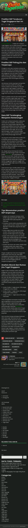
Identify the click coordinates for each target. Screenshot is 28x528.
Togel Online (6, 422)
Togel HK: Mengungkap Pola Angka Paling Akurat (13, 471)
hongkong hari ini (7, 341)
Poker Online (4, 504)
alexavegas (5, 437)
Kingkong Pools (5, 502)
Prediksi (3, 505)
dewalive (5, 427)
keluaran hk (6, 344)
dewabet (5, 428)
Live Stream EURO (7, 409)
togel (15, 349)
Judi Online (4, 495)
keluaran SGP (4, 499)
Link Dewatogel (5, 402)
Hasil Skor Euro (6, 420)
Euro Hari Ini (6, 415)
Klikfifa (3, 404)
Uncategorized (5, 521)
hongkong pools (19, 341)
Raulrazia (12, 24)
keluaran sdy (6, 346)
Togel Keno (4, 514)
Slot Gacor (4, 450)
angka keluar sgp (9, 338)
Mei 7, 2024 (5, 24)
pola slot (5, 434)
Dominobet (5, 396)
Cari (2, 455)
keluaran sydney (7, 349)
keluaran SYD (4, 500)
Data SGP (3, 490)
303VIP (3, 391)
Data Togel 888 (5, 492)
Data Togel (9, 154)
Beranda (3, 479)
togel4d (14, 352)
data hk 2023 (20, 338)
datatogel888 (4, 494)
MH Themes (22, 526)
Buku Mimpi (4, 482)
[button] (26, 15)
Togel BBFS (4, 511)
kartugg (4, 435)
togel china (4, 512)
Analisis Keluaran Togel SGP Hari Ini (10, 466)
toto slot (5, 432)
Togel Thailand (5, 519)
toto (20, 352)
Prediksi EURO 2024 (7, 412)
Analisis (3, 477)
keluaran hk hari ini (17, 344)
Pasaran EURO (6, 410)
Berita (2, 480)
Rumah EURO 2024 (7, 407)
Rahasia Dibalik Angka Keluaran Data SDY (11, 463)
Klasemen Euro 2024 (8, 419)
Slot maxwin (6, 430)
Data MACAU (4, 487)
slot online (3, 507)
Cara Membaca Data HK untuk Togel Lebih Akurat (13, 465)
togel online (6, 352)
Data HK (5, 445)
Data (2, 484)
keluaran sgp (15, 346)
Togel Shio (4, 517)
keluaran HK (4, 497)
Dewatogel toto (5, 388)
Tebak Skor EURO (7, 414)
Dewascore (4, 392)
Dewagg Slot (6, 397)
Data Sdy (3, 489)
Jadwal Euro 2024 (7, 417)
